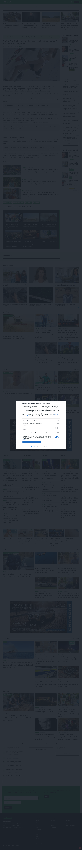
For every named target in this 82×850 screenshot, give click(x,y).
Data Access (41, 446)
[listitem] (41, 420)
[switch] (57, 423)
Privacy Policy (48, 446)
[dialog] (41, 425)
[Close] (63, 403)
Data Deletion (34, 446)
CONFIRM (31, 442)
